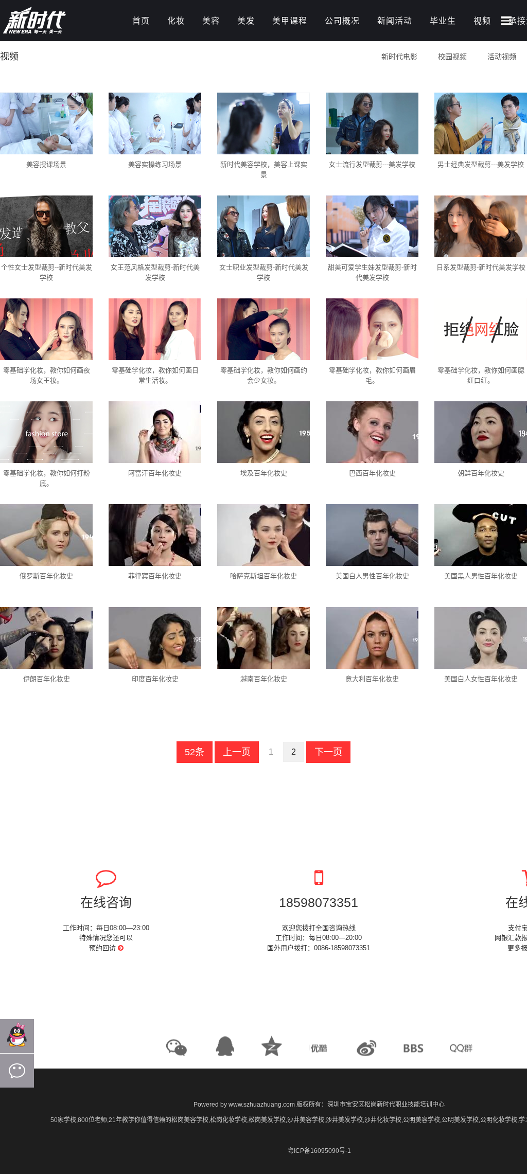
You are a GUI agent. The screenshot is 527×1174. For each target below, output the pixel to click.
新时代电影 (399, 56)
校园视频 (452, 56)
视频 (482, 20)
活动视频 (501, 56)
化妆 (176, 20)
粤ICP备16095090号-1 (319, 1150)
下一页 (328, 752)
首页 (141, 20)
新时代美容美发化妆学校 (56, 22)
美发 (246, 20)
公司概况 (342, 20)
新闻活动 (394, 20)
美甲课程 (289, 20)
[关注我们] (17, 1071)
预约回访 (103, 948)
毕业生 (443, 20)
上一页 (237, 752)
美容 (211, 20)
